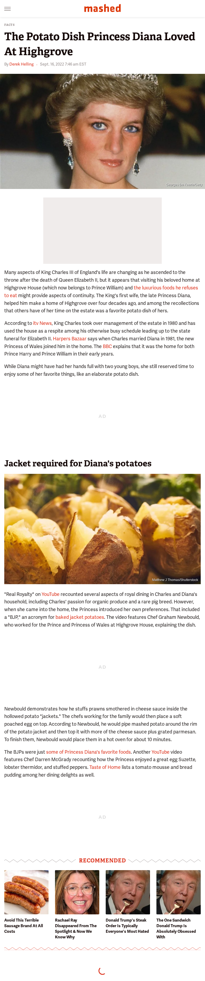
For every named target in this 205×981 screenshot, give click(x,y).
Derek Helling (21, 64)
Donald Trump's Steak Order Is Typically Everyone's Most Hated (127, 926)
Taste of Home (105, 767)
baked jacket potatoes (80, 617)
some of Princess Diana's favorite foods (88, 752)
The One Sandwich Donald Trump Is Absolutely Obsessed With (176, 929)
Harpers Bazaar (69, 339)
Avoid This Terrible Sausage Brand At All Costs (23, 926)
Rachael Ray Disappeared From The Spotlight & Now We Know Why (76, 929)
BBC (107, 346)
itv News (42, 323)
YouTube (51, 594)
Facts (9, 24)
